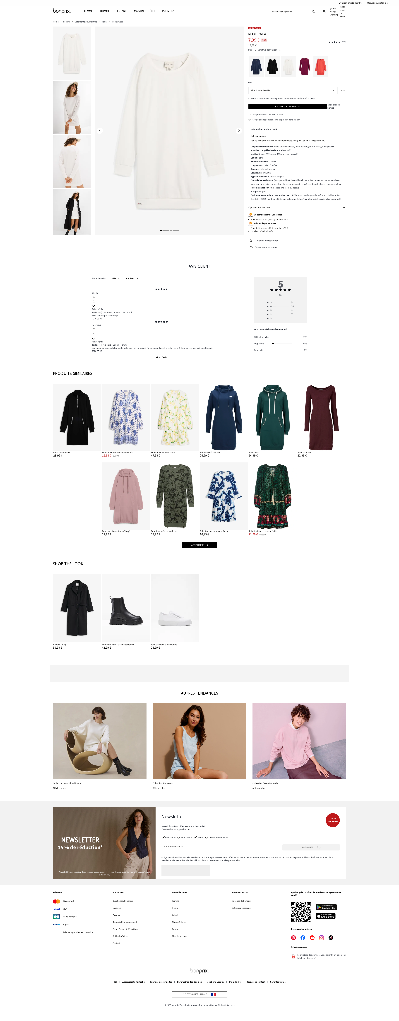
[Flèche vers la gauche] (100, 131)
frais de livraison (269, 49)
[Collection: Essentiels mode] (299, 741)
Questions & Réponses (123, 901)
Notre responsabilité (241, 908)
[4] (171, 230)
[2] (164, 230)
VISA (65, 909)
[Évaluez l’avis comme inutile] (94, 301)
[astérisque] (156, 289)
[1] (161, 230)
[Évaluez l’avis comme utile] (94, 297)
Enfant (175, 915)
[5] (174, 230)
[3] (167, 230)
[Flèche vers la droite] (239, 131)
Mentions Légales (215, 982)
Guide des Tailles (120, 936)
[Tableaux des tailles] (343, 90)
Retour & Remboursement (125, 922)
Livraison (117, 908)
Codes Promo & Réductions (125, 929)
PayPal (66, 924)
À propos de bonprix (241, 901)
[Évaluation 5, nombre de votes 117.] (334, 42)
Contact (116, 943)
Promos (175, 929)
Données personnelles (230, 860)
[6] (177, 230)
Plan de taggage (179, 936)
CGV (115, 982)
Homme (176, 908)
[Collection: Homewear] (199, 741)
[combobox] (290, 11)
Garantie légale (278, 982)
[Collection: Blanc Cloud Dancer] (100, 741)
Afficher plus (59, 788)
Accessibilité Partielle (133, 982)
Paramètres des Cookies (189, 982)
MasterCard (68, 901)
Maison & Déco (179, 922)
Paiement (117, 915)
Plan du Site (235, 982)
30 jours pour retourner (377, 3)
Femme (175, 901)
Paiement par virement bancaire (78, 932)
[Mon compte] (324, 12)
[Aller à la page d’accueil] (68, 11)
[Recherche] (314, 12)
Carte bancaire (70, 916)
